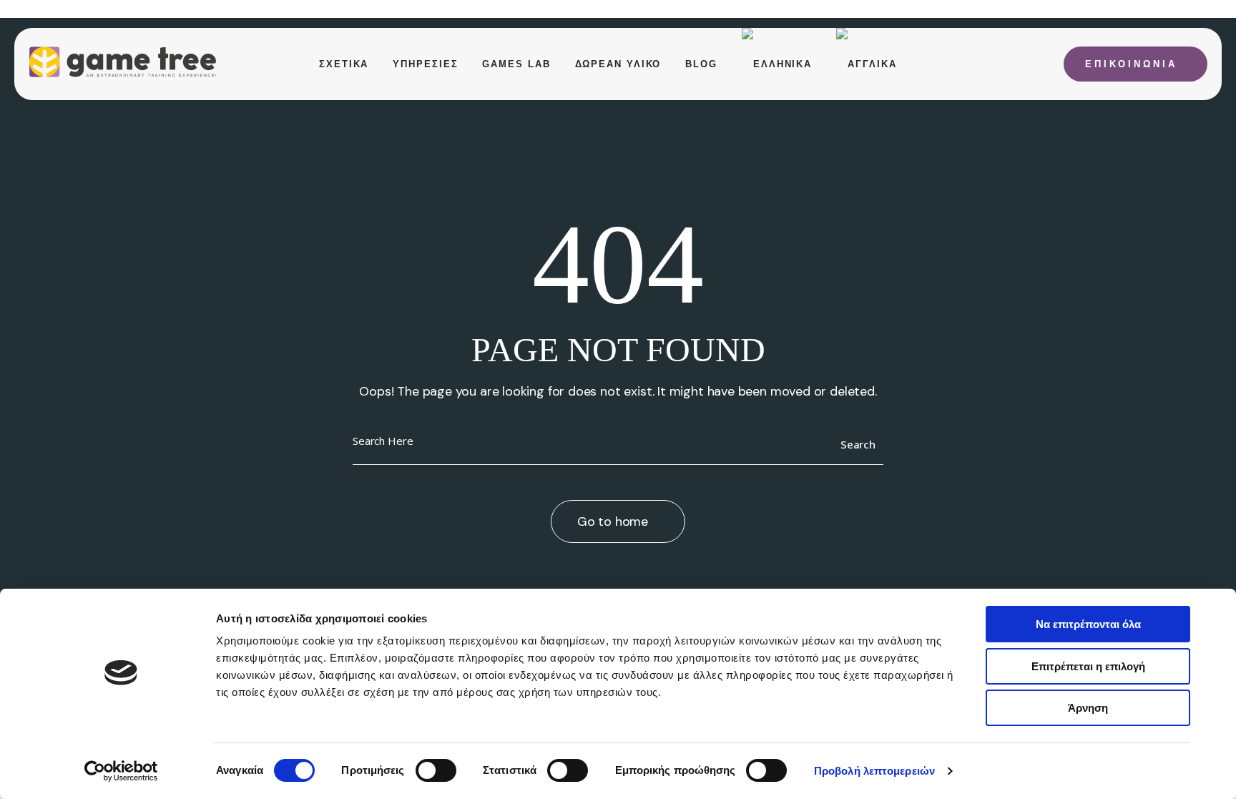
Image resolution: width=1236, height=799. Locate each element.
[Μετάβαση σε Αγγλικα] (866, 64)
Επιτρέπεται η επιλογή (1088, 666)
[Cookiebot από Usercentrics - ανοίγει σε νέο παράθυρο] (121, 771)
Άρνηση (1088, 708)
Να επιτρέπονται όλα (1088, 624)
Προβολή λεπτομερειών (874, 771)
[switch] (436, 770)
